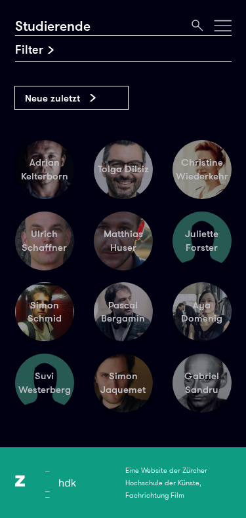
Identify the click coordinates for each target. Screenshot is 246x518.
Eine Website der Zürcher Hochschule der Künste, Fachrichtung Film (166, 482)
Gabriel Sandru (201, 382)
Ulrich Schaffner (44, 240)
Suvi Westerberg (44, 382)
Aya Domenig (201, 312)
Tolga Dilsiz (123, 169)
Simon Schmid (45, 312)
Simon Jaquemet (123, 382)
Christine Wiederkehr (202, 169)
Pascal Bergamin (123, 312)
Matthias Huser (123, 240)
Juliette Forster (201, 240)
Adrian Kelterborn (44, 169)
